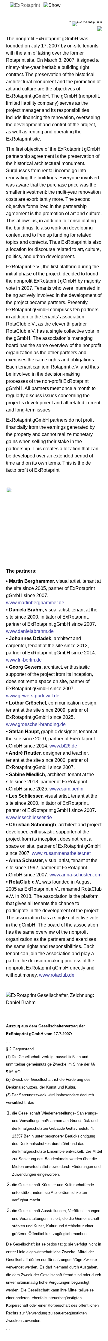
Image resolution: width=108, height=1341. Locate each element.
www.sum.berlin (66, 788)
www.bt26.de (63, 745)
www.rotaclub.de (56, 975)
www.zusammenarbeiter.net (61, 853)
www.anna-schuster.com (75, 874)
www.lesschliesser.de (29, 817)
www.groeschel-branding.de (36, 724)
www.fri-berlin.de (24, 659)
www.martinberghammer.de (35, 602)
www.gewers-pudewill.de (32, 695)
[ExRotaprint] (25, 5)
